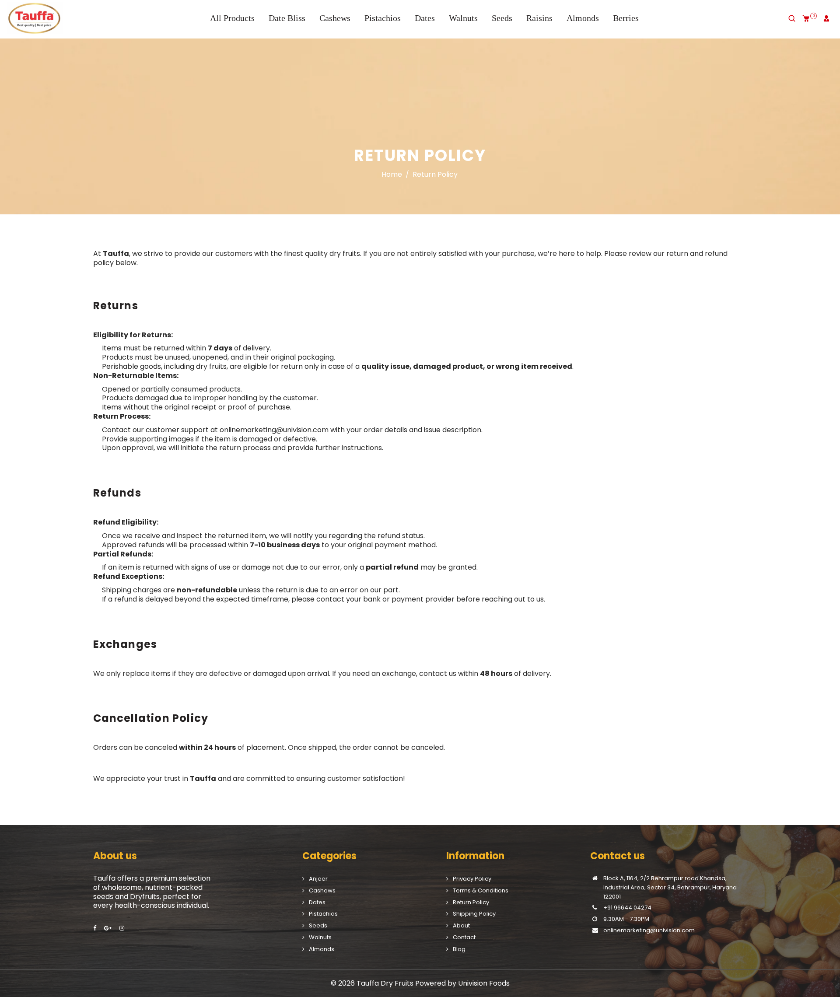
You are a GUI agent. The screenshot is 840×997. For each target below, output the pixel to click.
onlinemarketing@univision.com (274, 430)
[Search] (791, 18)
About (461, 925)
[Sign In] (826, 18)
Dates (425, 18)
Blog (459, 949)
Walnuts (463, 18)
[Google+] (108, 928)
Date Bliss (287, 18)
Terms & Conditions (480, 890)
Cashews (334, 18)
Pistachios (382, 18)
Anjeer (318, 879)
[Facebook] (95, 928)
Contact (464, 937)
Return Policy (471, 902)
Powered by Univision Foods (462, 983)
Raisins (539, 18)
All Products (232, 18)
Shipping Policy (474, 914)
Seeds (502, 18)
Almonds (583, 18)
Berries (626, 18)
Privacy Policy (472, 879)
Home (392, 174)
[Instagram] (122, 928)
